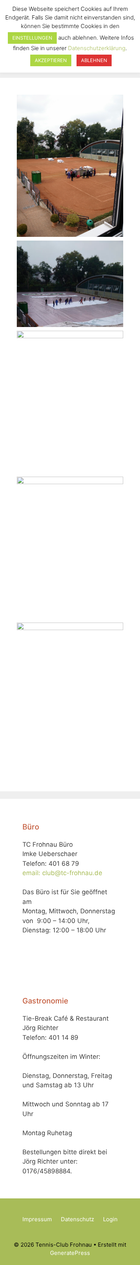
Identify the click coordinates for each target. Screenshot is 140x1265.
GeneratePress (70, 1252)
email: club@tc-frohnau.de (62, 873)
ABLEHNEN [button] (94, 60)
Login (110, 1219)
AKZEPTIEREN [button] (51, 60)
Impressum (37, 1219)
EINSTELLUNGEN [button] (32, 38)
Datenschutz (77, 1219)
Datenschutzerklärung (96, 48)
